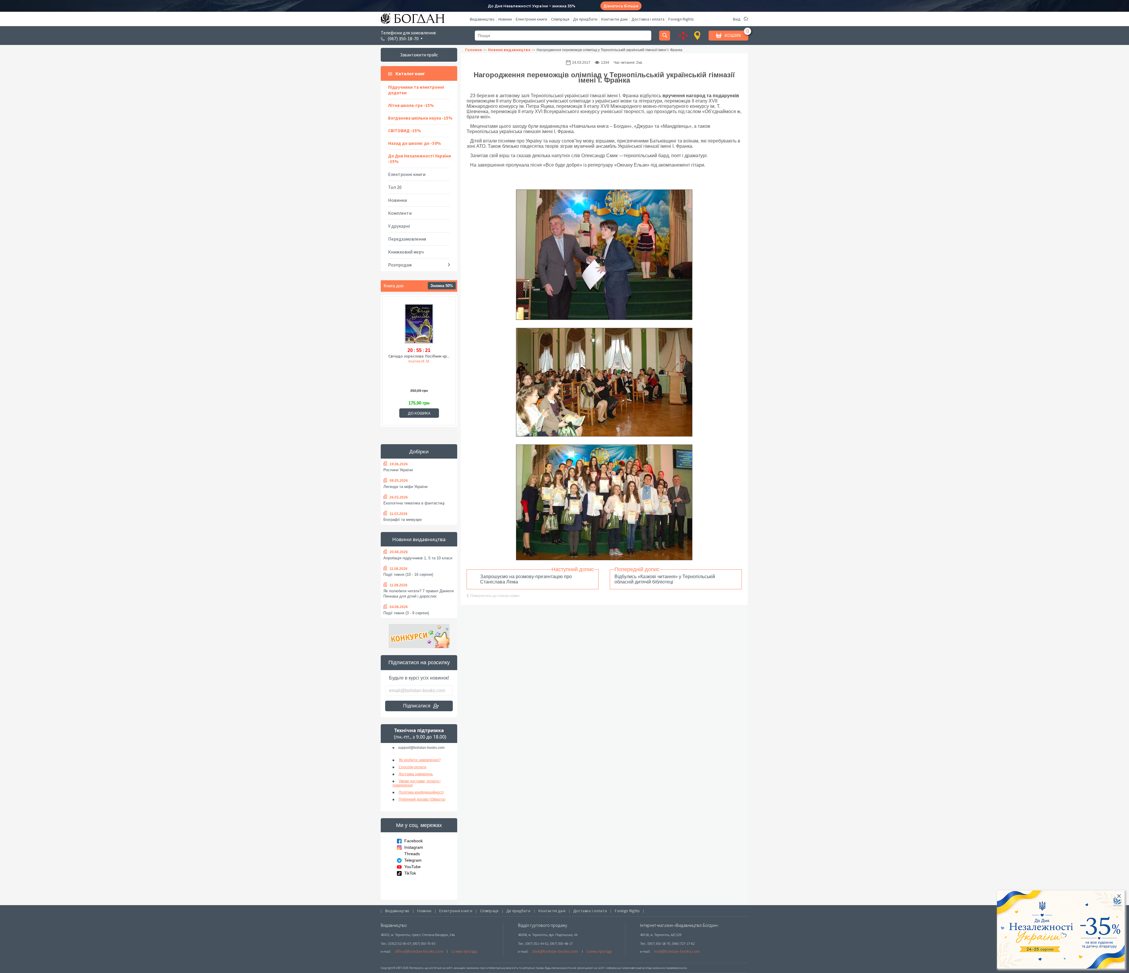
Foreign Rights (681, 19)
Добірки (419, 451)
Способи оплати (412, 767)
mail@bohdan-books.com (677, 951)
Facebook (413, 840)
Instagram (413, 847)
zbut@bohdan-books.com (555, 951)
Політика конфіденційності (421, 792)
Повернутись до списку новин (495, 596)
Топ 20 (395, 187)
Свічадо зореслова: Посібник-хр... (419, 356)
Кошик (732, 35)
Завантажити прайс (419, 55)
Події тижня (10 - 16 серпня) (408, 574)
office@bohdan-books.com (419, 951)
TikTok (410, 873)
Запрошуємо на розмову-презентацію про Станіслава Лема (526, 579)
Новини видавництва (419, 539)
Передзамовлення (407, 239)
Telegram (413, 860)
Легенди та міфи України (405, 486)
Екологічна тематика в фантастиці (414, 503)
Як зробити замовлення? (420, 760)
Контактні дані (614, 19)
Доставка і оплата (648, 19)
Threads (412, 853)
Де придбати (585, 19)
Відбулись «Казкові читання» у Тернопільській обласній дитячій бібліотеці (664, 579)
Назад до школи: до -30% (414, 143)
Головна (473, 49)
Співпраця (560, 19)
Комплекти (400, 213)
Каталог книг (410, 73)
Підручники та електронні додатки (416, 89)
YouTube (412, 866)
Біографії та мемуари (402, 519)
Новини (505, 19)
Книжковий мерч (406, 252)
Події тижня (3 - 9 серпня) (406, 613)
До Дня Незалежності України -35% (419, 158)
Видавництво (482, 19)
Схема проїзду (464, 951)
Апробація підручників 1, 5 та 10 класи (417, 558)
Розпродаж (400, 265)
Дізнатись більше (620, 6)
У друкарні (399, 226)
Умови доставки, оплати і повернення (416, 783)
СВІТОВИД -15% (404, 130)
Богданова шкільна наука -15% (420, 118)
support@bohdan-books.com (421, 748)
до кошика (419, 413)
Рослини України (398, 470)
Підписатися (416, 705)
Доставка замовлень (416, 774)
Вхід (737, 19)
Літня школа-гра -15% (411, 105)
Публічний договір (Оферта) (422, 799)
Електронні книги (531, 19)
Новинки (397, 200)
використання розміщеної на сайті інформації (589, 968)
